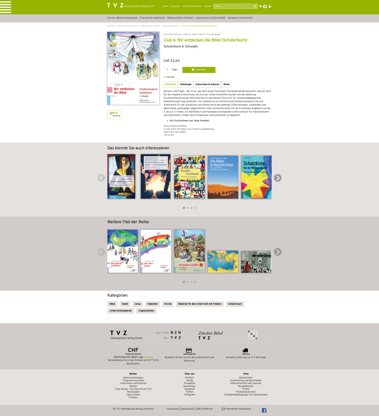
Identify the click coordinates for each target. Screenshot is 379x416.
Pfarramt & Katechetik (152, 18)
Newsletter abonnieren (238, 409)
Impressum (173, 409)
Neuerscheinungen (133, 377)
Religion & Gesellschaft (240, 18)
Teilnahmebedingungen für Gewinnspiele (246, 394)
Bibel (112, 304)
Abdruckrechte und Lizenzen (245, 383)
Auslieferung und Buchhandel (245, 380)
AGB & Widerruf (204, 409)
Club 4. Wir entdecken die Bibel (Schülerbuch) (199, 26)
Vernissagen (133, 392)
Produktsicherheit (246, 392)
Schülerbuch (235, 304)
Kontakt (207, 6)
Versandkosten (246, 386)
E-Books (133, 397)
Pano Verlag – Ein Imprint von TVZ (133, 389)
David (125, 304)
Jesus (138, 304)
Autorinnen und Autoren (133, 383)
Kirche (167, 304)
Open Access (133, 394)
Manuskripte (246, 377)
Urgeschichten (146, 310)
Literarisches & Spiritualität (210, 18)
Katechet (152, 304)
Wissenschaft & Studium (180, 18)
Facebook (189, 389)
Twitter (189, 392)
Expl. (175, 69)
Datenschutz (187, 409)
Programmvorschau (133, 380)
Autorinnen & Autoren (192, 6)
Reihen (133, 386)
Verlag (189, 380)
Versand (148, 357)
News (165, 6)
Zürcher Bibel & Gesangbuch (122, 18)
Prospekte (175, 6)
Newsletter (189, 386)
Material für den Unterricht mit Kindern (199, 304)
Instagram (189, 394)
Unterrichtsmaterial (121, 310)
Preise (245, 389)
